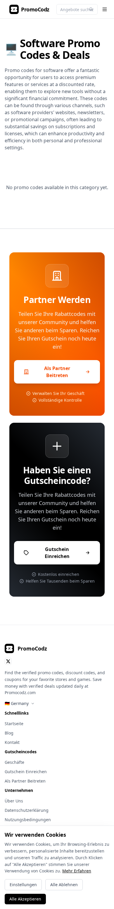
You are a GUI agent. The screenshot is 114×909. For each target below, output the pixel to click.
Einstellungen (23, 884)
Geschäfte (14, 762)
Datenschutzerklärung (27, 810)
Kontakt (12, 742)
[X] (8, 661)
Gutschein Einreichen (26, 771)
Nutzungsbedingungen (28, 819)
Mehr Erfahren (76, 871)
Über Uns (14, 801)
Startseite (14, 723)
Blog (9, 733)
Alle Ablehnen (64, 884)
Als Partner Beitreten (25, 781)
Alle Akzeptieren (25, 899)
